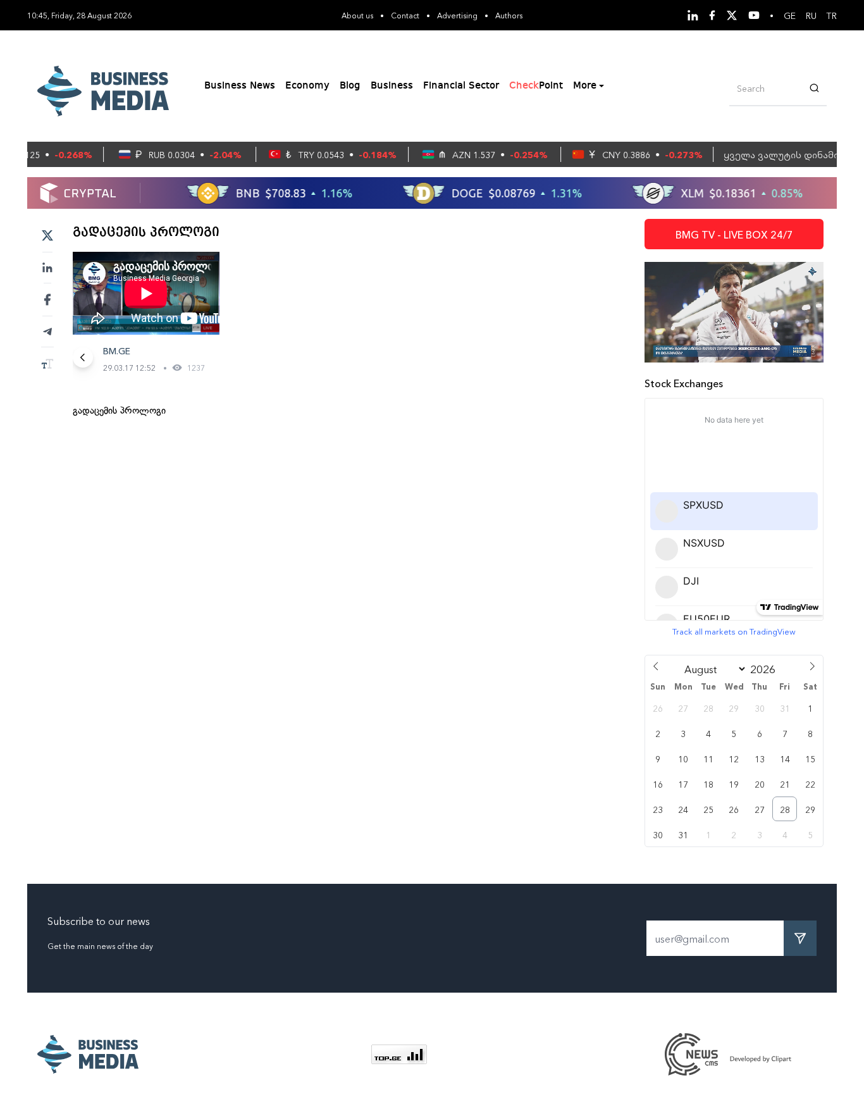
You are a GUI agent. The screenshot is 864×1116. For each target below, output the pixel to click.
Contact (405, 14)
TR (832, 15)
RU (811, 15)
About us (357, 14)
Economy (307, 86)
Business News (239, 86)
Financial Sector (461, 86)
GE (790, 15)
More (584, 86)
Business (392, 86)
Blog (350, 86)
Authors (508, 14)
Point (536, 86)
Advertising (457, 14)
